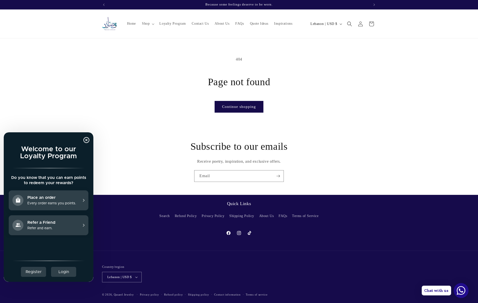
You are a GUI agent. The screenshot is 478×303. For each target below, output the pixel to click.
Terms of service (256, 294)
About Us (266, 216)
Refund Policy (186, 216)
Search (164, 216)
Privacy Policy (213, 216)
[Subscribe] (278, 176)
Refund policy (173, 294)
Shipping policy (198, 294)
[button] (147, 23)
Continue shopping (239, 107)
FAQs (283, 216)
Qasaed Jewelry (124, 294)
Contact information (227, 294)
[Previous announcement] (103, 4)
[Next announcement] (374, 4)
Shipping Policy (241, 216)
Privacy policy (149, 294)
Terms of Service (305, 216)
